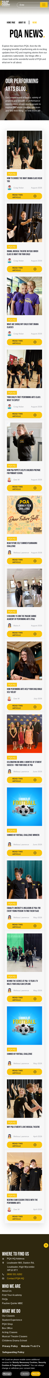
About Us (22, 22)
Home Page (11, 22)
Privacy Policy (10, 1346)
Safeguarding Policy (13, 1352)
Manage (7, 1374)
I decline (25, 1374)
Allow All (35, 1374)
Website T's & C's (30, 1346)
